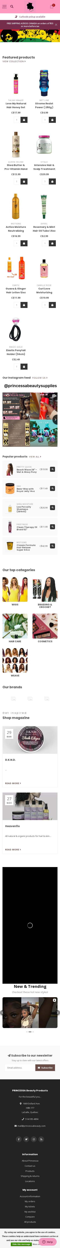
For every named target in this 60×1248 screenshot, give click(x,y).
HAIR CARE (7, 615)
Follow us (39, 378)
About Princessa (30, 1160)
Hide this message (21, 1244)
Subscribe (46, 1067)
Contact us (30, 1165)
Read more (12, 783)
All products (30, 1221)
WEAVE (6, 649)
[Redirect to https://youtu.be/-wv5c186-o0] (30, 925)
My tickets (30, 1206)
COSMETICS (38, 615)
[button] (2, 36)
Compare (30, 1216)
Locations (30, 1181)
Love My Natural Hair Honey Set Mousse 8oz (16, 107)
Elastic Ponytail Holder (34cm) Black (16, 354)
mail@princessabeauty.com (32, 1125)
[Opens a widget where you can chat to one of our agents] (47, 1242)
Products (30, 1171)
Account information (30, 1196)
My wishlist (30, 1211)
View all (34, 457)
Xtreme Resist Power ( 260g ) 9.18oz (44, 107)
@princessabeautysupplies (30, 385)
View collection (13, 61)
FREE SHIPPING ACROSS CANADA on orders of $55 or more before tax (30, 24)
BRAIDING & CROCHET (43, 578)
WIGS (5, 578)
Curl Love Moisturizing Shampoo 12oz (44, 292)
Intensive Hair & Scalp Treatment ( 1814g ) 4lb (44, 168)
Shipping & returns (30, 1176)
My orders (30, 1201)
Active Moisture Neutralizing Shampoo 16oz (16, 230)
